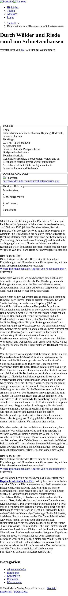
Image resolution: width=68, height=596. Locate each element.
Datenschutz (21, 591)
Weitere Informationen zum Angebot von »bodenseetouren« (33, 268)
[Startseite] (6, 1)
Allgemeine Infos (16, 569)
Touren (11, 10)
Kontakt (51, 588)
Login (10, 17)
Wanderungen (14, 582)
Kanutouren (13, 575)
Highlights (12, 7)
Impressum (6, 591)
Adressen (12, 13)
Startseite (12, 23)
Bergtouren (13, 572)
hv (22, 49)
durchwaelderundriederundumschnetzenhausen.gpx (31, 180)
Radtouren (12, 579)
